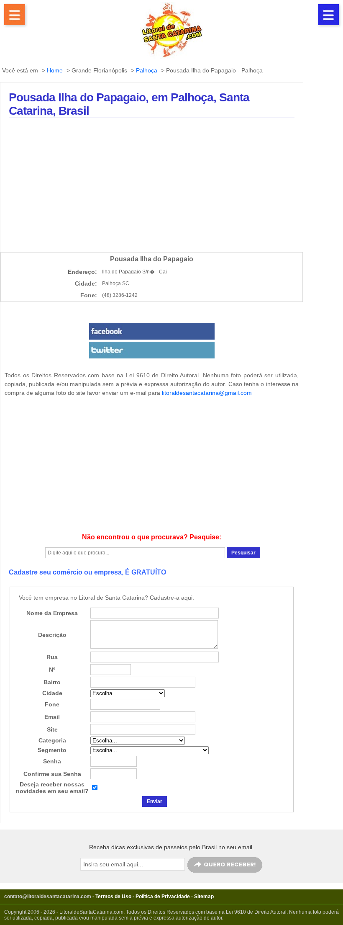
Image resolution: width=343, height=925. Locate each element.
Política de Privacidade (163, 896)
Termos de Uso (113, 896)
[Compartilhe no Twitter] (151, 350)
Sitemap (204, 896)
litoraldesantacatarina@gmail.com (207, 392)
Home (55, 70)
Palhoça (146, 70)
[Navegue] (14, 14)
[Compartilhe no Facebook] (151, 331)
